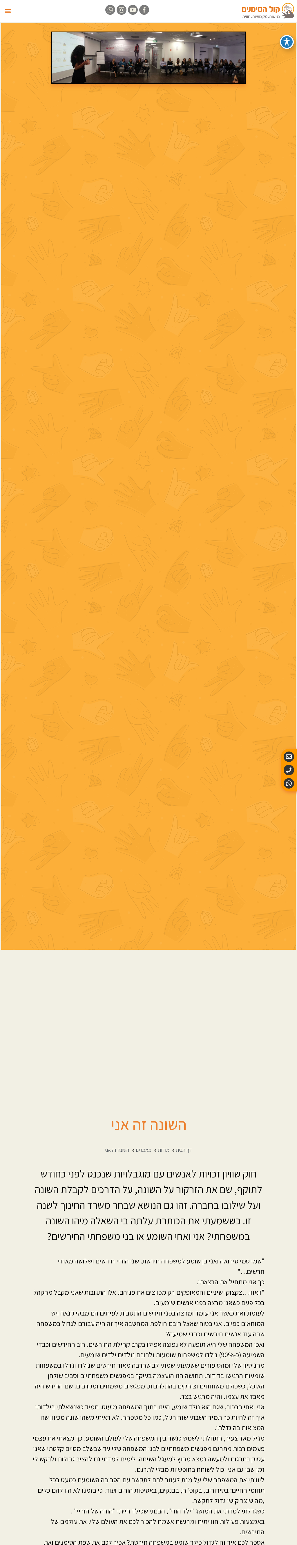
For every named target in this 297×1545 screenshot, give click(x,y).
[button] (7, 11)
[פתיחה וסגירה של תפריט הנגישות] (287, 42)
